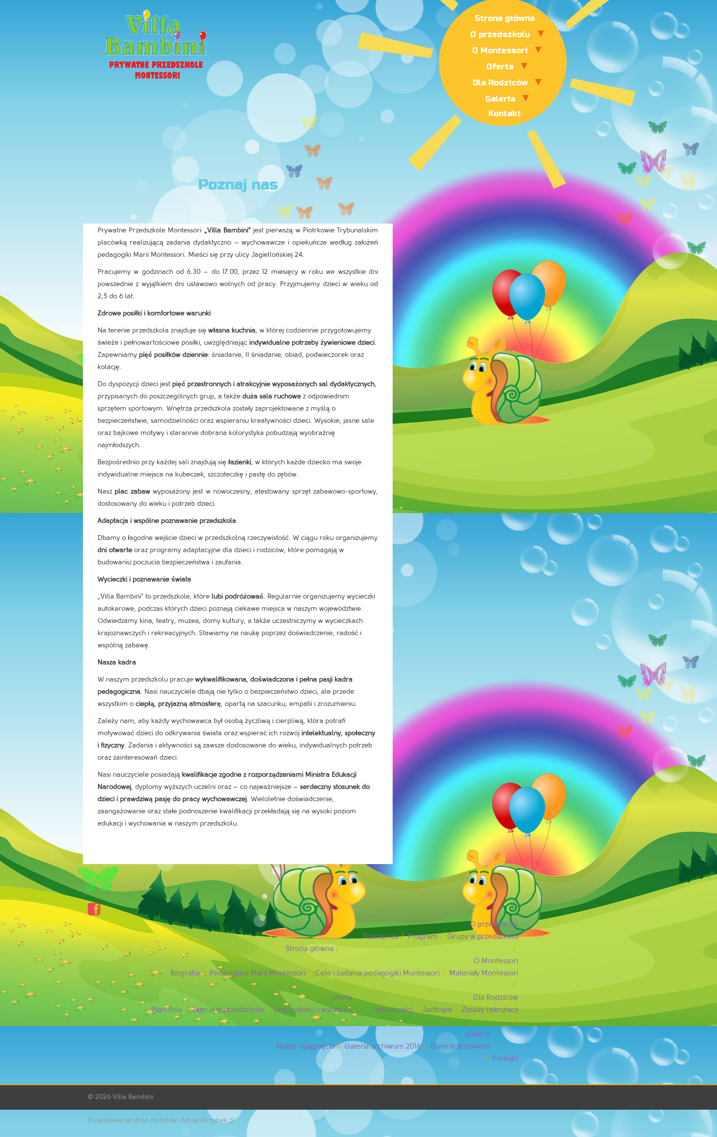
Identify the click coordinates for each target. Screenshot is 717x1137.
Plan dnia (166, 1010)
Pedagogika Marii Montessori (257, 973)
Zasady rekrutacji (490, 1010)
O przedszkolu (500, 34)
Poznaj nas (380, 936)
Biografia (184, 973)
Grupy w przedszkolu (482, 936)
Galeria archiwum (460, 1046)
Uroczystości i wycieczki (313, 1010)
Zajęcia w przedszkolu (228, 1010)
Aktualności (393, 1010)
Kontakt (504, 113)
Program (423, 936)
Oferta (500, 66)
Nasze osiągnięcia (306, 1046)
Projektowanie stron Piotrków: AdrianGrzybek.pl (161, 1120)
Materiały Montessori (483, 973)
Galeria (500, 98)
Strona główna (505, 18)
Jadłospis (437, 1010)
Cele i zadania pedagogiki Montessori (377, 973)
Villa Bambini (133, 1096)
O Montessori (500, 50)
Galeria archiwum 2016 (382, 1046)
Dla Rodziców (500, 82)
